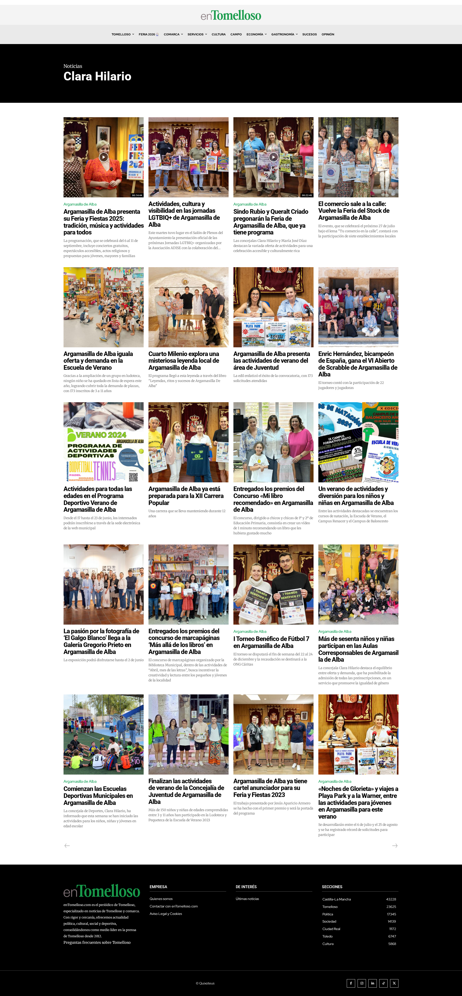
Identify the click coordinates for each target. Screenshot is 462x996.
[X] (394, 983)
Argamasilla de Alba (80, 204)
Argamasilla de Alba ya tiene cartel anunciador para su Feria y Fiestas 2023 (270, 787)
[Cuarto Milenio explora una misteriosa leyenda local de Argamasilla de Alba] (188, 307)
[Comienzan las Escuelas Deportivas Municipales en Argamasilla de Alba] (104, 734)
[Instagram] (362, 983)
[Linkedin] (372, 983)
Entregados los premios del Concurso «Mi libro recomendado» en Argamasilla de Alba (273, 499)
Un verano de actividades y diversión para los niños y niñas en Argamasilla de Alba (356, 495)
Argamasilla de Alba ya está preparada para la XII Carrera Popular (186, 495)
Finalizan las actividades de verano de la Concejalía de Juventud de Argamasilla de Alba (186, 791)
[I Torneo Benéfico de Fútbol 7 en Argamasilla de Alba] (273, 584)
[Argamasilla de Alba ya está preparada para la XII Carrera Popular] (188, 442)
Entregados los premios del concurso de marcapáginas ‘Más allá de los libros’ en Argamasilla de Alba (183, 641)
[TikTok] (383, 983)
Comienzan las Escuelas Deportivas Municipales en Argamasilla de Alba (98, 795)
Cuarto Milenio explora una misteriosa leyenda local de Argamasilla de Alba (183, 360)
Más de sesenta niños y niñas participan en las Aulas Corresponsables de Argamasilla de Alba (358, 649)
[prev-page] (67, 845)
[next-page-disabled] (394, 845)
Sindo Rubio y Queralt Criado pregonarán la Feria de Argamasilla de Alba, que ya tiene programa (270, 222)
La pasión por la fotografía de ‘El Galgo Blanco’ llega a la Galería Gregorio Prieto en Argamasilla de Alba (101, 641)
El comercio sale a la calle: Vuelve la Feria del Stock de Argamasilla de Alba (353, 210)
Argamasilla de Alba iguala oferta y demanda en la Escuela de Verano (98, 360)
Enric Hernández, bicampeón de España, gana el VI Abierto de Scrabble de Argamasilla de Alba (357, 364)
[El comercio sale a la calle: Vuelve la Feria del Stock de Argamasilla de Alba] (358, 157)
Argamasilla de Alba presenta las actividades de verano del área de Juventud (271, 360)
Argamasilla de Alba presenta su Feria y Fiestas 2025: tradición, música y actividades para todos (104, 222)
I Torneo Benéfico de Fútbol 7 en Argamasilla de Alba (271, 642)
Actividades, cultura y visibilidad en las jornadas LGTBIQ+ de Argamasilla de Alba (184, 214)
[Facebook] (351, 983)
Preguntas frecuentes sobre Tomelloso (97, 942)
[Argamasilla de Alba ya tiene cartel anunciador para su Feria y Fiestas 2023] (273, 734)
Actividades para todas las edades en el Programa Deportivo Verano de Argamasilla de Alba (98, 499)
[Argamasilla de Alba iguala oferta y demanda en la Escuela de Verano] (104, 307)
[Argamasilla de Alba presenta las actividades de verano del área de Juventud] (273, 307)
